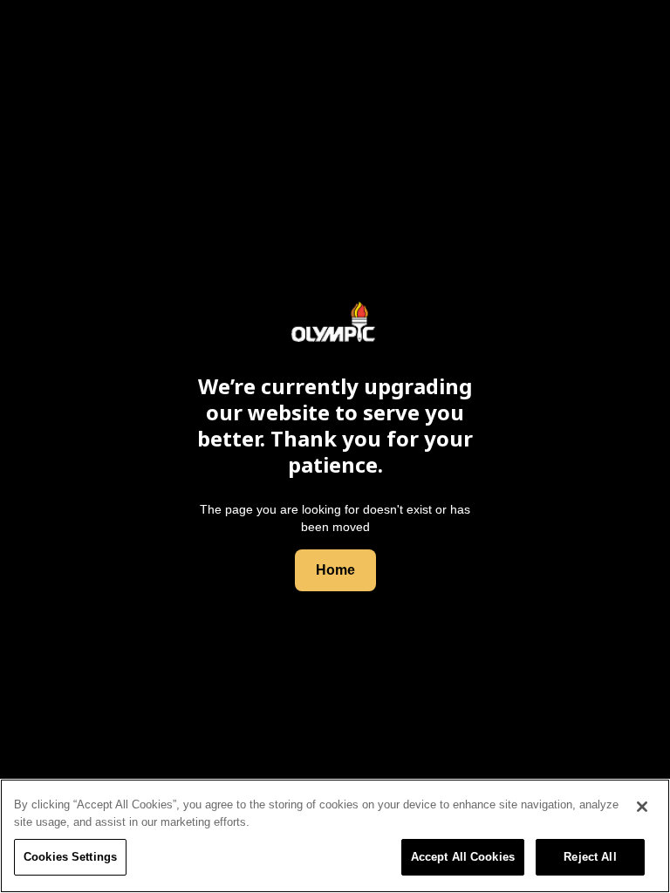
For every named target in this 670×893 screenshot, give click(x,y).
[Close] (642, 806)
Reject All (590, 856)
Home (335, 569)
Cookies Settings (70, 856)
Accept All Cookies (463, 856)
